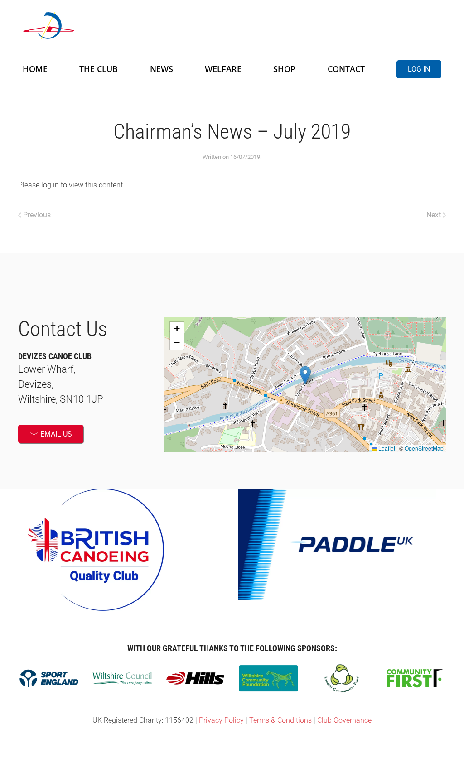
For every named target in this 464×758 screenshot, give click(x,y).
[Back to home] (131, 25)
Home (35, 68)
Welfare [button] (223, 68)
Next (433, 215)
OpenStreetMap (424, 448)
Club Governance (344, 720)
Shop (284, 68)
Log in (419, 69)
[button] (305, 375)
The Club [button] (98, 68)
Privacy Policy (221, 720)
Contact (346, 68)
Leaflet (386, 448)
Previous (37, 215)
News (161, 68)
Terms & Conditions (280, 720)
